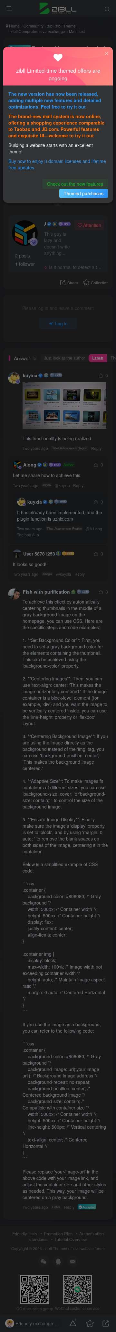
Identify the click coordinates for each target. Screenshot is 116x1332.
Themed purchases (83, 193)
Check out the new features (75, 184)
